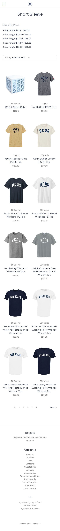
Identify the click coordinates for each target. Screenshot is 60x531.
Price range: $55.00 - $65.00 (17, 47)
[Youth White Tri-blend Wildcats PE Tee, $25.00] (44, 190)
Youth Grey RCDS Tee (44, 107)
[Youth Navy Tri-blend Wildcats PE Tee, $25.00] (15, 190)
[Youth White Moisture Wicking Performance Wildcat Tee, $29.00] (44, 303)
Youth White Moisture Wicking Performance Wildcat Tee (44, 329)
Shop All (30, 454)
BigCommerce (34, 524)
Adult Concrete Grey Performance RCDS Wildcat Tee (44, 271)
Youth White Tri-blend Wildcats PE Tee (44, 215)
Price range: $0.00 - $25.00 (16, 30)
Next (52, 407)
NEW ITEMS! (30, 485)
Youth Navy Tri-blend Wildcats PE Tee (16, 215)
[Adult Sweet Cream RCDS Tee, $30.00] (44, 135)
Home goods (30, 479)
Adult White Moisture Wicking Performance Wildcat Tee (15, 388)
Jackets (30, 470)
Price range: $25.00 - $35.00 (17, 34)
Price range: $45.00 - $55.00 (17, 43)
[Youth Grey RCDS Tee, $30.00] (44, 84)
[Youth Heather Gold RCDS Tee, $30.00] (15, 135)
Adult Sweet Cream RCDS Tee (44, 160)
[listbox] (21, 57)
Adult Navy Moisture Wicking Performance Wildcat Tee (44, 388)
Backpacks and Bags (30, 476)
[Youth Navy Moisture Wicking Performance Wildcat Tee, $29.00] (15, 303)
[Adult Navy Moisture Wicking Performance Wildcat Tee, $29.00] (44, 361)
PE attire (30, 457)
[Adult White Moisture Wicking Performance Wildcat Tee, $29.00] (15, 361)
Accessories (30, 473)
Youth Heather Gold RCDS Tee (16, 160)
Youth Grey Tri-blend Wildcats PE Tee (16, 270)
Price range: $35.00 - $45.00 (17, 38)
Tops (30, 461)
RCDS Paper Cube (15, 107)
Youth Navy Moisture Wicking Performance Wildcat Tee (15, 329)
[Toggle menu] (4, 4)
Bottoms (30, 464)
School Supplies (30, 482)
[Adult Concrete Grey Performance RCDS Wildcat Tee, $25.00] (44, 245)
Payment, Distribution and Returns (30, 437)
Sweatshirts (30, 467)
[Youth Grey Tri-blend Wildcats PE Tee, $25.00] (15, 245)
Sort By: (8, 57)
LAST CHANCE (30, 488)
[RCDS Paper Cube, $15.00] (15, 84)
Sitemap (30, 440)
